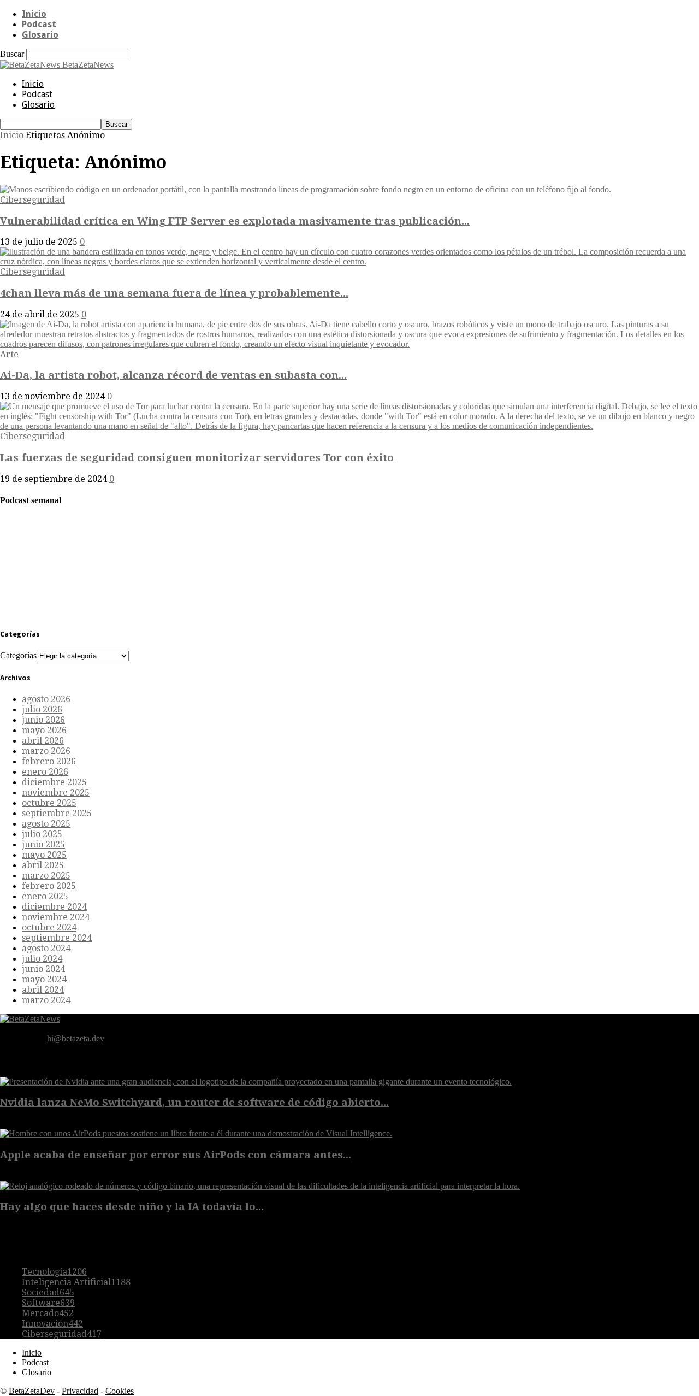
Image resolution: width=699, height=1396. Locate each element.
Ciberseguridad (32, 200)
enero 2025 (45, 896)
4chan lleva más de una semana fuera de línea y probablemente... (174, 293)
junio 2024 (43, 969)
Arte (9, 354)
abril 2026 (43, 740)
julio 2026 (42, 709)
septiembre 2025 (57, 813)
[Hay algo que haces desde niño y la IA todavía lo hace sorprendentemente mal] (260, 1186)
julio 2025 (42, 834)
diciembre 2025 (54, 782)
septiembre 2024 (57, 938)
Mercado (48, 1313)
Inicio (34, 14)
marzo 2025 (46, 875)
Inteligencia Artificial (76, 1282)
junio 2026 (43, 720)
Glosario (40, 35)
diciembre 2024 (54, 907)
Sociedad (48, 1292)
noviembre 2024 (56, 917)
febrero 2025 (49, 886)
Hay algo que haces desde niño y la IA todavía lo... (132, 1206)
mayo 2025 (44, 855)
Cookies (119, 1390)
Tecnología (54, 1272)
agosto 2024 (46, 948)
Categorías (18, 655)
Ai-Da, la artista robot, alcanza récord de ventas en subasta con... (173, 375)
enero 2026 (45, 772)
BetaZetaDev (32, 1390)
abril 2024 (43, 990)
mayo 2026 (44, 730)
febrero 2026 (49, 761)
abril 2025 (43, 865)
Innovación (52, 1323)
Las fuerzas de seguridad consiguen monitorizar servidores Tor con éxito (197, 457)
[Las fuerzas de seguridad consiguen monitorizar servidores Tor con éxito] (349, 426)
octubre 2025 (49, 803)
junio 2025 (43, 844)
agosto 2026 (46, 699)
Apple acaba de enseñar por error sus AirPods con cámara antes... (175, 1155)
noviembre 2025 (56, 792)
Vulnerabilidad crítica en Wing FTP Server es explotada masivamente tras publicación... (235, 221)
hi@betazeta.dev (75, 1038)
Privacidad (80, 1390)
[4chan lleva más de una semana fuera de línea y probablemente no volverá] (349, 261)
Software (48, 1303)
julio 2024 (42, 958)
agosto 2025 (46, 823)
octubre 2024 (49, 927)
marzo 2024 (46, 1000)
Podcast (39, 24)
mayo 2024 (44, 979)
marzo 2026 (46, 751)
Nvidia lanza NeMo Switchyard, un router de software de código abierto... (194, 1102)
